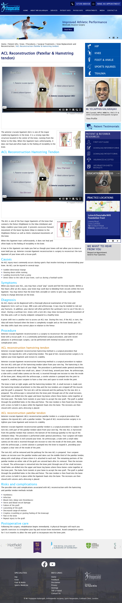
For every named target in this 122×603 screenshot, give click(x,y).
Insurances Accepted (103, 159)
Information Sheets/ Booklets (103, 166)
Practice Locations (100, 197)
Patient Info (65, 10)
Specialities (21, 573)
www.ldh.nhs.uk (102, 228)
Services (54, 10)
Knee (22, 44)
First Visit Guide (101, 142)
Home (25, 10)
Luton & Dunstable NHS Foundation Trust (99, 216)
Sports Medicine (21, 585)
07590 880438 (83, 4)
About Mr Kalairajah (39, 10)
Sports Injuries (105, 66)
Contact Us (112, 10)
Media (102, 10)
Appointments (91, 10)
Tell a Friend (56, 591)
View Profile (91, 118)
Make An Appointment (108, 4)
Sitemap (54, 588)
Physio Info (78, 10)
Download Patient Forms (105, 154)
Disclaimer (55, 582)
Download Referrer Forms (106, 148)
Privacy (54, 585)
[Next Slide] (117, 37)
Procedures (31, 44)
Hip (97, 46)
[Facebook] (44, 564)
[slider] (113, 241)
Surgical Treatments (46, 44)
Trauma (100, 73)
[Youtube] (52, 564)
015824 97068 (98, 226)
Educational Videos (100, 173)
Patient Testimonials (106, 126)
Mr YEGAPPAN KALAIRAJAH (101, 109)
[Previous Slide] (109, 37)
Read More (68, 29)
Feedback (55, 580)
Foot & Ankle (104, 59)
